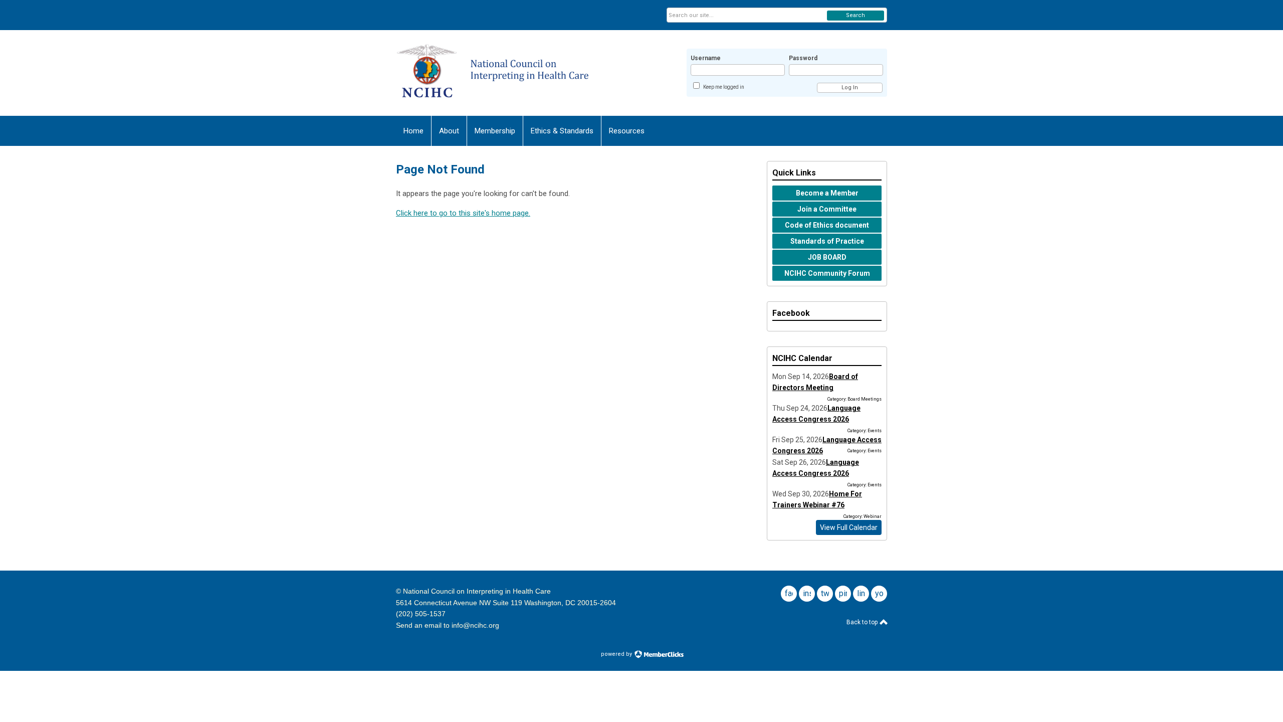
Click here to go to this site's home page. (463, 213)
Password (803, 58)
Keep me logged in (723, 87)
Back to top (862, 622)
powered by (617, 654)
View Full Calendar (849, 527)
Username (706, 58)
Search (855, 15)
